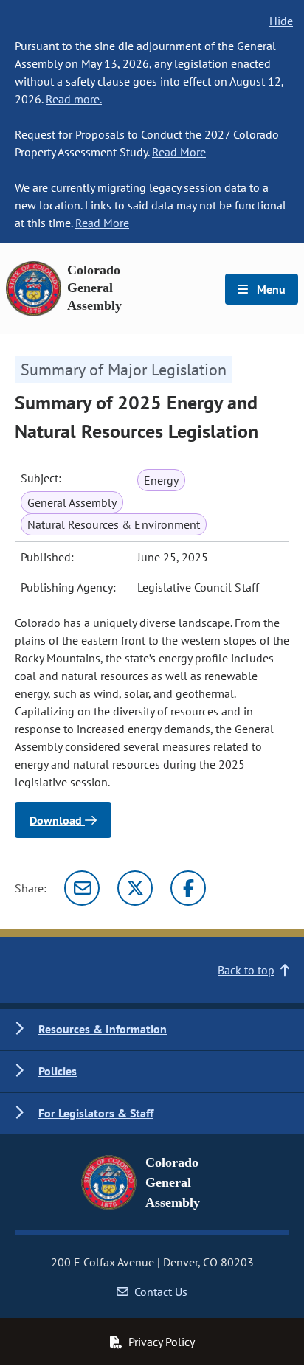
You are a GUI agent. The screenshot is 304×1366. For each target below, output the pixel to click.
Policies (57, 1071)
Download (57, 820)
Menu (270, 289)
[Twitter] (135, 888)
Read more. (74, 98)
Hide (281, 20)
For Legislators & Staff (95, 1113)
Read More (179, 152)
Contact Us (160, 1291)
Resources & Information (102, 1029)
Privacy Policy (161, 1341)
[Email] (82, 888)
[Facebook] (188, 888)
